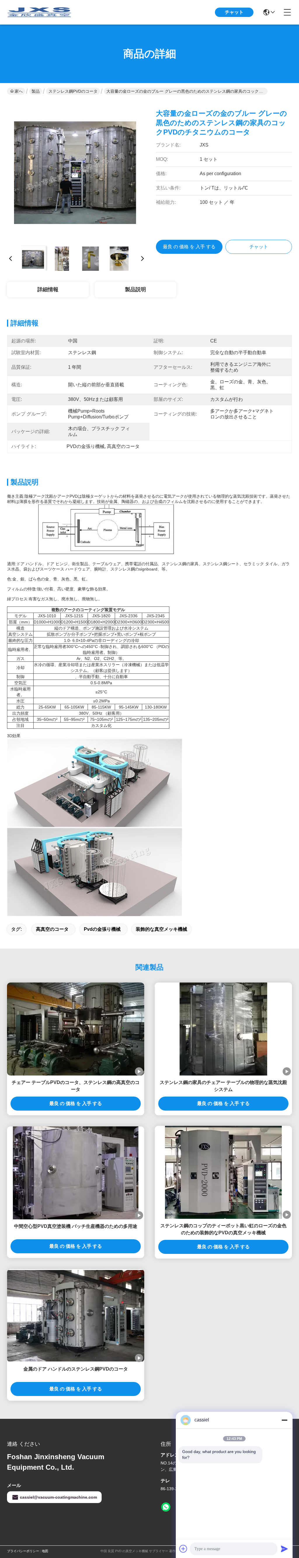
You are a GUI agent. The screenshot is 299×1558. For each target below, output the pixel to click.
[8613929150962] (166, 1507)
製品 (36, 91)
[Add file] (183, 1548)
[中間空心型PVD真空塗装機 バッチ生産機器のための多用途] (75, 1172)
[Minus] (284, 1419)
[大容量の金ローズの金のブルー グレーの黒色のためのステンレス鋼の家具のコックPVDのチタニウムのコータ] (76, 171)
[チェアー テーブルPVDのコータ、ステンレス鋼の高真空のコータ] (75, 1029)
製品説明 (135, 289)
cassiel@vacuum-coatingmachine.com (58, 1497)
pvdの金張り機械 (102, 929)
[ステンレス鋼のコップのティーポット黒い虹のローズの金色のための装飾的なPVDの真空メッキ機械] (223, 1172)
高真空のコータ (52, 929)
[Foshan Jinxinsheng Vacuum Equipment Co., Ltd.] (39, 12)
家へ (19, 91)
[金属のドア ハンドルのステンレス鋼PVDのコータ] (75, 1315)
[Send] (284, 1548)
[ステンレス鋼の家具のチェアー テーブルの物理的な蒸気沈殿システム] (223, 1029)
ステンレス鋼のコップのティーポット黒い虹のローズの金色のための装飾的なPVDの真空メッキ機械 (223, 1229)
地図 (45, 1551)
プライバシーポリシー (23, 1551)
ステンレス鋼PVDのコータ (73, 91)
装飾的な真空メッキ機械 (161, 929)
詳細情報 (47, 289)
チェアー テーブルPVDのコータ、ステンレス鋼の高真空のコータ (76, 1086)
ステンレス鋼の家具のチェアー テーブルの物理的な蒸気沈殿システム (223, 1086)
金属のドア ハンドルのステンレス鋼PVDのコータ (75, 1368)
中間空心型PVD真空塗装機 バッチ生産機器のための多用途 (75, 1226)
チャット (234, 12)
